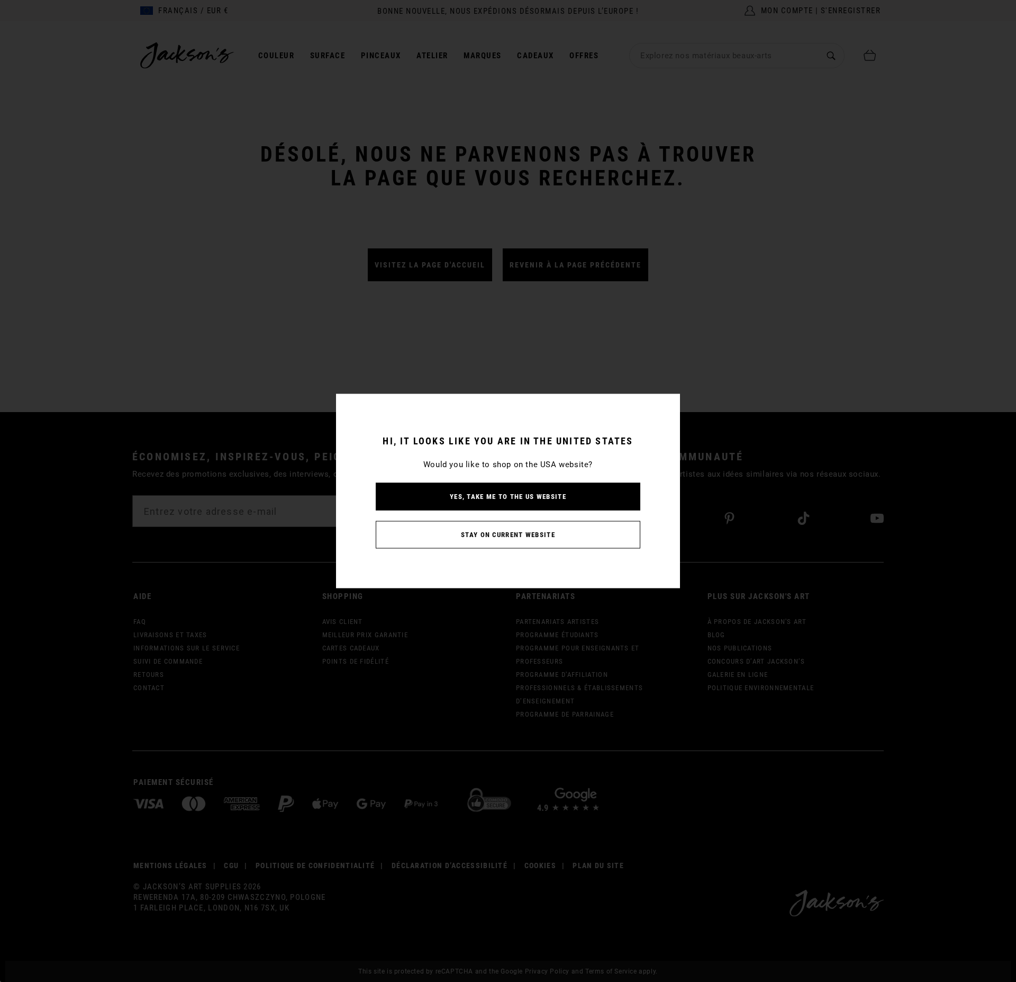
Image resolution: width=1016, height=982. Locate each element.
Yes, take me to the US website (508, 497)
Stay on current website (508, 535)
